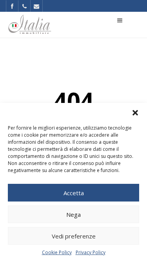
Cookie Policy (57, 252)
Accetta (74, 193)
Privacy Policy (90, 252)
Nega (73, 214)
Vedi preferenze (74, 236)
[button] (135, 113)
